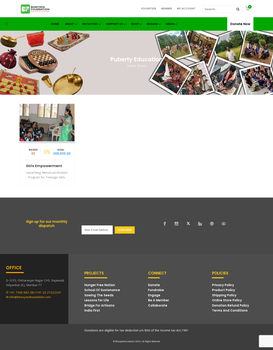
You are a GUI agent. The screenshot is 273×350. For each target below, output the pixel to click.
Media (170, 24)
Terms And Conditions (230, 310)
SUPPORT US (114, 24)
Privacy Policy (223, 285)
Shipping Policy (224, 295)
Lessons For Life (96, 300)
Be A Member (158, 300)
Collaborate (157, 305)
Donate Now (240, 24)
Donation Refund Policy (230, 305)
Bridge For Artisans (99, 305)
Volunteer (148, 8)
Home (131, 66)
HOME (55, 24)
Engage (152, 24)
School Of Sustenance (102, 290)
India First (92, 310)
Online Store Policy (227, 300)
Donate (154, 285)
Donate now (47, 121)
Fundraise (156, 290)
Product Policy (223, 290)
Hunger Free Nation (99, 285)
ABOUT (69, 24)
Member (166, 8)
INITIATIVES (90, 24)
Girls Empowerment (44, 165)
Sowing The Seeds (99, 295)
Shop (135, 24)
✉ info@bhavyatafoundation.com (28, 297)
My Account (186, 8)
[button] (247, 8)
